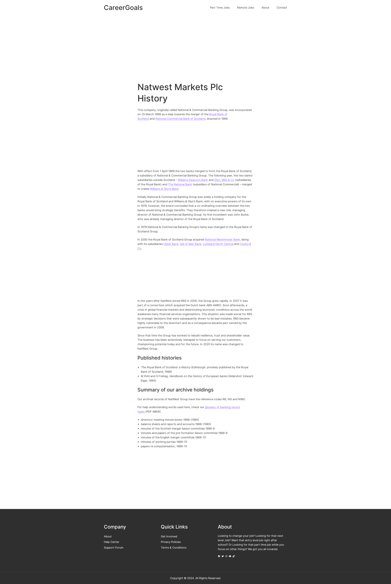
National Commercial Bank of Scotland (180, 118)
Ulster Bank (170, 244)
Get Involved (169, 536)
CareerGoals (123, 7)
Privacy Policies (171, 542)
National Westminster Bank (222, 239)
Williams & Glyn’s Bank (164, 188)
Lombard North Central (218, 244)
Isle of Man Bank (190, 244)
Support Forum (113, 547)
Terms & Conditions (173, 547)
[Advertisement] (195, 41)
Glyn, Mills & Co (224, 180)
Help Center (111, 542)
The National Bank (180, 184)
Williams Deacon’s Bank (193, 180)
